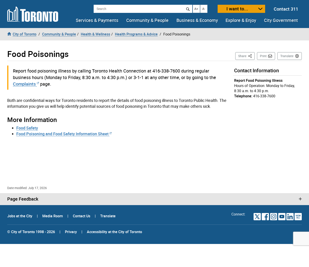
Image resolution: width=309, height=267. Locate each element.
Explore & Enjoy (241, 20)
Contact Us (82, 215)
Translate (286, 56)
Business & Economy (197, 20)
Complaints (24, 84)
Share (246, 56)
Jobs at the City (20, 215)
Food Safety (27, 128)
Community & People (147, 20)
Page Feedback (22, 199)
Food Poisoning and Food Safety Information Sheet (62, 133)
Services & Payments (97, 20)
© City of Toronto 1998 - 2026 (31, 231)
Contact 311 (286, 9)
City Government (281, 20)
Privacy (71, 231)
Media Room (53, 215)
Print (263, 56)
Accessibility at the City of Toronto (114, 231)
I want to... (237, 9)
